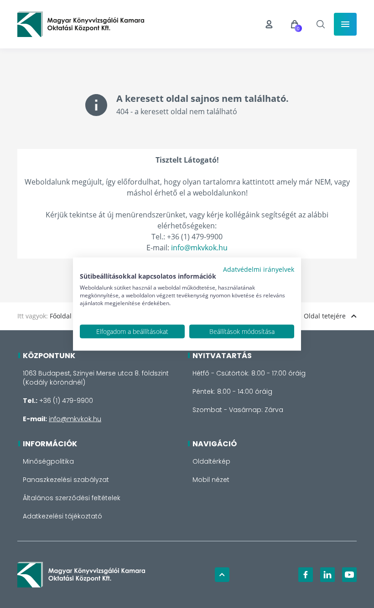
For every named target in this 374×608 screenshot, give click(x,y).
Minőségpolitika (48, 461)
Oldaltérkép (211, 461)
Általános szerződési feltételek (71, 497)
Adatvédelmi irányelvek (258, 268)
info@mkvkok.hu (199, 248)
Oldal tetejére (325, 316)
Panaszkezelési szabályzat (66, 479)
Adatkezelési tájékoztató (62, 516)
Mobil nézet (210, 479)
